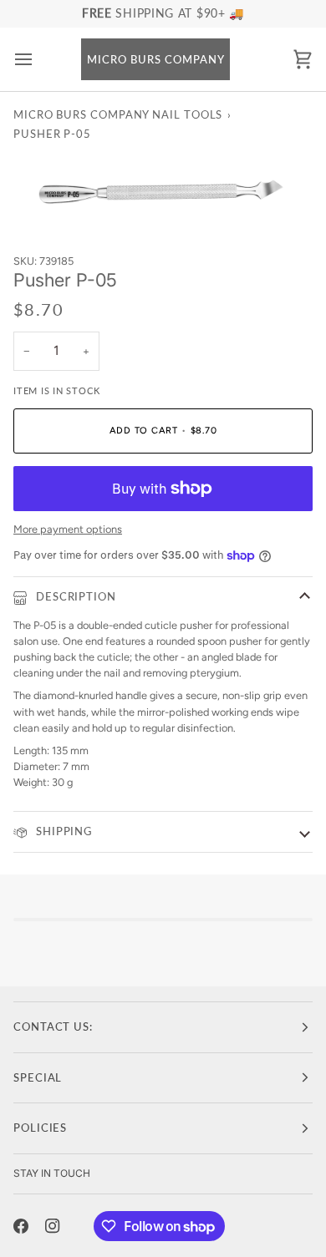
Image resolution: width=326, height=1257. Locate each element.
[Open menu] (38, 60)
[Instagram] (52, 1226)
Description (74, 596)
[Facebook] (20, 1226)
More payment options (67, 529)
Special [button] (37, 1077)
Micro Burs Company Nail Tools (117, 114)
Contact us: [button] (53, 1026)
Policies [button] (40, 1127)
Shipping (62, 831)
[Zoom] (44, 196)
